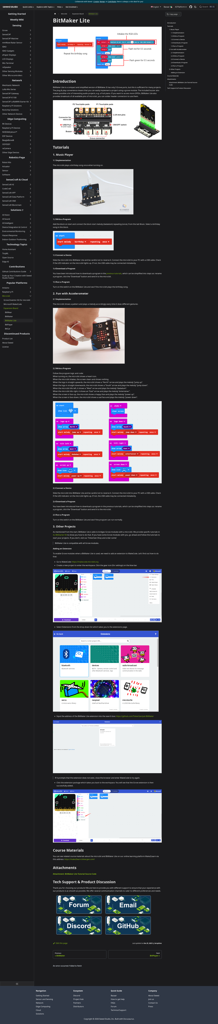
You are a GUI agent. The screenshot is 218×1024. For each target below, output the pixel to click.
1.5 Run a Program (177, 46)
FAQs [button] (59, 7)
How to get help (118, 999)
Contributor (112, 1)
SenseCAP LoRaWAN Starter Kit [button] (15, 101)
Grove (4, 30)
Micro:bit (6, 296)
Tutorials (170, 26)
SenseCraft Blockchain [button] (11, 205)
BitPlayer (9, 324)
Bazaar (114, 995)
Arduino (5, 288)
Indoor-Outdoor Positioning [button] (14, 239)
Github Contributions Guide (14, 271)
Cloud (38, 1010)
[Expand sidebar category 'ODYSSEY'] (30, 144)
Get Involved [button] (71, 7)
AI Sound (6, 219)
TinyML (5, 253)
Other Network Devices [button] (12, 114)
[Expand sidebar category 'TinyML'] (30, 253)
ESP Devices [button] (7, 136)
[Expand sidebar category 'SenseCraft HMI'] (30, 201)
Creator (96, 1)
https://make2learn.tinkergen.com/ (79, 859)
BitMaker (9, 316)
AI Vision (6, 215)
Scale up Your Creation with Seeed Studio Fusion (17, 276)
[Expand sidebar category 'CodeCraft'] (30, 188)
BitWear (8, 312)
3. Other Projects (174, 69)
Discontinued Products (17, 333)
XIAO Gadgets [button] (8, 51)
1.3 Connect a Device (178, 39)
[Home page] (55, 14)
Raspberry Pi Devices (11, 128)
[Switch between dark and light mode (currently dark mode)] (195, 7)
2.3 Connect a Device (178, 59)
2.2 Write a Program (177, 56)
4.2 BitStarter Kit (60, 535)
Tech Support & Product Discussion (179, 88)
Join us (151, 999)
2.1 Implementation (177, 53)
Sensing (16, 25)
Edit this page (61, 943)
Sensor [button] (5, 170)
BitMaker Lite (10, 320)
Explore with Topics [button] (45, 7)
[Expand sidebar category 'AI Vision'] (30, 215)
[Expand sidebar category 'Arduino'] (30, 288)
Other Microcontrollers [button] (12, 75)
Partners (77, 1003)
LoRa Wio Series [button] (9, 89)
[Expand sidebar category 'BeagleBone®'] (30, 140)
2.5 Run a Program (177, 66)
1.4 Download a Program (179, 43)
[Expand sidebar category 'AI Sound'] (30, 219)
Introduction (171, 23)
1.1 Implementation (177, 33)
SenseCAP (6, 34)
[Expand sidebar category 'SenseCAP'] (30, 34)
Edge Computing (16, 118)
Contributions (17, 266)
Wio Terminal (8, 63)
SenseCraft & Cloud (17, 179)
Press (150, 1006)
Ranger (102, 1)
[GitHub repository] (190, 7)
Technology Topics (17, 244)
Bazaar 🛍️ (168, 7)
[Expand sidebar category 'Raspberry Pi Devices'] (30, 128)
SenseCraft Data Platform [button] (13, 197)
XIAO (4, 46)
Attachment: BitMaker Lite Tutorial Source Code (74, 874)
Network (17, 80)
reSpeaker (6, 67)
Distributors (78, 1006)
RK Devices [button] (7, 124)
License (5, 347)
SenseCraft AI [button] (8, 184)
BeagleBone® (8, 140)
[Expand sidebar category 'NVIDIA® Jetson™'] (30, 132)
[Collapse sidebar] (17, 983)
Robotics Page (17, 157)
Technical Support (118, 1010)
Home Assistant (9, 249)
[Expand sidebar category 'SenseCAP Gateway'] (30, 93)
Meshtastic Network (11, 85)
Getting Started (17, 13)
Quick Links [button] (27, 7)
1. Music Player (174, 29)
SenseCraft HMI (9, 201)
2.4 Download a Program (179, 63)
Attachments (171, 79)
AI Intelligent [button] (7, 223)
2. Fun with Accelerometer (178, 49)
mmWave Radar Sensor (12, 42)
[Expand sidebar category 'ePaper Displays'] (30, 55)
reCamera (6, 148)
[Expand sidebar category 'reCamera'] (30, 148)
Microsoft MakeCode (13, 304)
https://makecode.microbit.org (85, 562)
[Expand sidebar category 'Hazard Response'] (30, 235)
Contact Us (153, 1003)
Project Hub (78, 999)
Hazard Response (9, 235)
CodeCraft (6, 188)
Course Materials (173, 76)
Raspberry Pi (7, 292)
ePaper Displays (9, 55)
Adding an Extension (178, 73)
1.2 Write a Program (177, 36)
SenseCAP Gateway (10, 93)
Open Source (8, 257)
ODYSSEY (6, 144)
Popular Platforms (17, 282)
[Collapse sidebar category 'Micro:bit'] (30, 296)
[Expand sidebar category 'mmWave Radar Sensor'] (30, 42)
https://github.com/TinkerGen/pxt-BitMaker (135, 716)
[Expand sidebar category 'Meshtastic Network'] (30, 85)
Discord (76, 995)
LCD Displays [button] (7, 59)
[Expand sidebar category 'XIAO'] (30, 47)
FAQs (113, 1003)
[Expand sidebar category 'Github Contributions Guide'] (30, 271)
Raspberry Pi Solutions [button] (12, 105)
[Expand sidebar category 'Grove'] (30, 30)
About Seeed (7, 342)
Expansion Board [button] (11, 308)
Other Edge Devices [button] (10, 152)
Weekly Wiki (17, 19)
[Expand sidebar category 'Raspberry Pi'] (30, 292)
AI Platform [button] (180, 7)
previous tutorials (114, 273)
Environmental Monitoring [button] (13, 231)
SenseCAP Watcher (10, 38)
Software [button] (6, 174)
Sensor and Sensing (44, 999)
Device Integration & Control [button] (14, 227)
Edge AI (5, 261)
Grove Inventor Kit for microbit (17, 300)
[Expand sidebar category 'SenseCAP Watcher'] (30, 38)
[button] (156, 6)
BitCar (7, 328)
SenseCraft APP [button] (9, 192)
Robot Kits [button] (6, 162)
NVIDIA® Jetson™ (9, 132)
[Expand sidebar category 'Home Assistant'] (30, 249)
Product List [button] (7, 338)
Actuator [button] (6, 166)
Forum (113, 1006)
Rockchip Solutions (10, 110)
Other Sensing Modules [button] (12, 71)
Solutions (16, 209)
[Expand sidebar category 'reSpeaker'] (30, 67)
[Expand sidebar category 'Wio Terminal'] (30, 63)
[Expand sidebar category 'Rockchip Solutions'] (30, 110)
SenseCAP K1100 (9, 97)
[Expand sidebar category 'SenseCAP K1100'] (30, 97)
